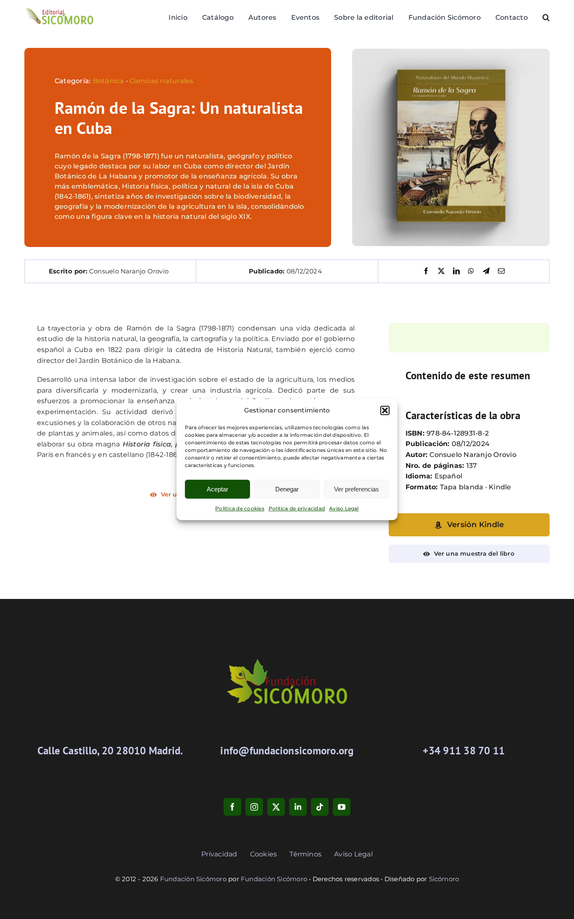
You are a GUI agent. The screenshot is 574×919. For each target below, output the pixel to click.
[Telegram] (486, 271)
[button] (385, 410)
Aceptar (217, 489)
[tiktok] (320, 807)
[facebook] (232, 807)
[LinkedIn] (456, 271)
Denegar (287, 489)
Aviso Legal (344, 508)
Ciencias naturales (161, 81)
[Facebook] (426, 271)
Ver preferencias (356, 489)
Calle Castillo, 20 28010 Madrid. (110, 750)
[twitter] (276, 807)
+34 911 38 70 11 (464, 750)
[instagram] (254, 807)
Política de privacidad (297, 508)
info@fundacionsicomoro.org (286, 750)
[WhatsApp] (471, 271)
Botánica (108, 81)
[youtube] (341, 807)
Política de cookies (239, 508)
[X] (441, 271)
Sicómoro (444, 879)
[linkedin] (298, 807)
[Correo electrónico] (501, 271)
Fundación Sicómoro (193, 879)
